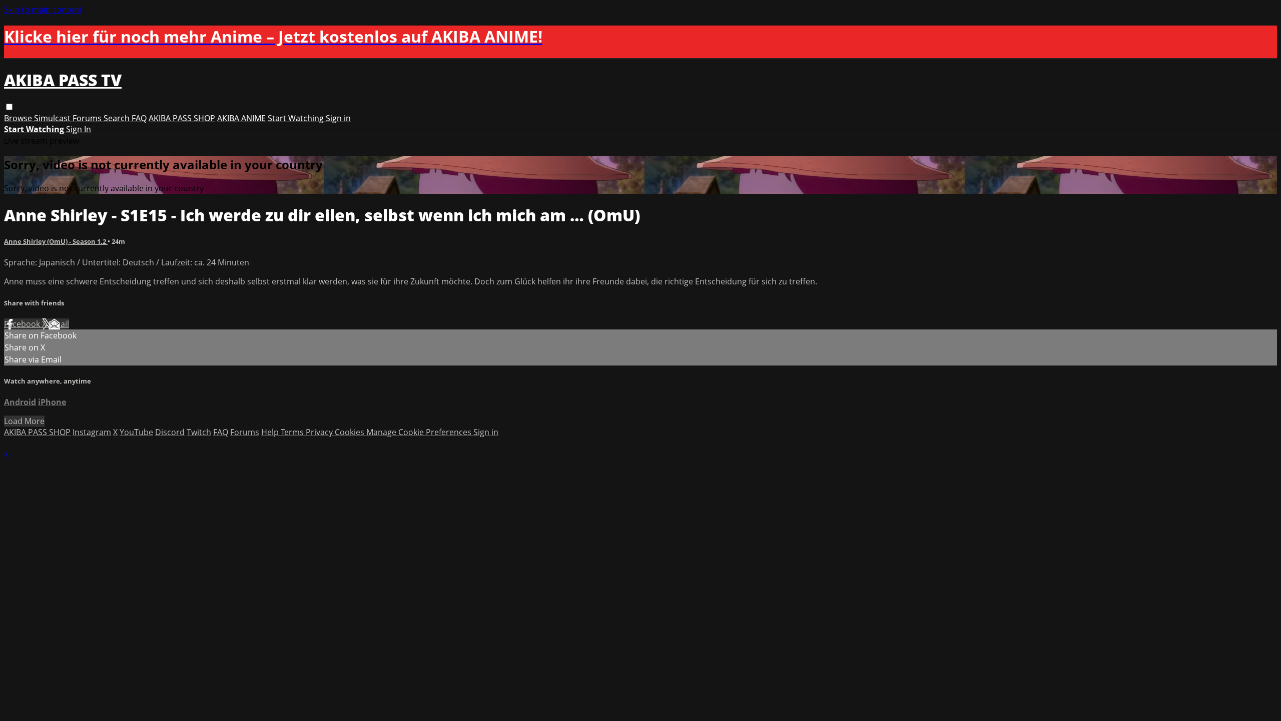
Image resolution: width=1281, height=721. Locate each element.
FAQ (139, 118)
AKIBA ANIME (241, 118)
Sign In (78, 129)
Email (59, 323)
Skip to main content (43, 9)
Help (271, 432)
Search (118, 118)
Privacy (320, 432)
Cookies (350, 432)
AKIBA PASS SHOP (182, 118)
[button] (9, 107)
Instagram (92, 432)
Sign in (338, 118)
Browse (19, 118)
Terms (293, 432)
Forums (88, 118)
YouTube (136, 432)
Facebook (23, 323)
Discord (170, 432)
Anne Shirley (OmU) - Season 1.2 (56, 241)
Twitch (199, 432)
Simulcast (53, 118)
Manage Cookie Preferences (419, 432)
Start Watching (297, 118)
